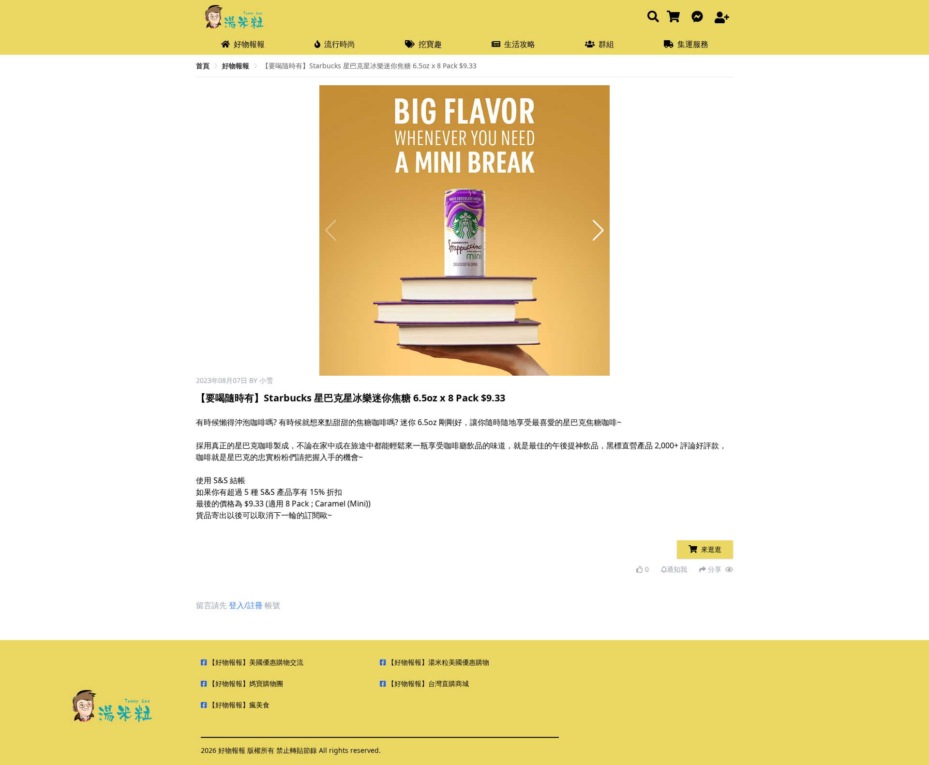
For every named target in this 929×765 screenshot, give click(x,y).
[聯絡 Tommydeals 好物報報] (699, 17)
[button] (598, 230)
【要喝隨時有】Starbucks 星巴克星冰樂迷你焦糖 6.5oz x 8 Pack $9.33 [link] (369, 65)
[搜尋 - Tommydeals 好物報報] (653, 17)
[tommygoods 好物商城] (675, 17)
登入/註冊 (246, 605)
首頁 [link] (203, 65)
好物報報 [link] (235, 65)
